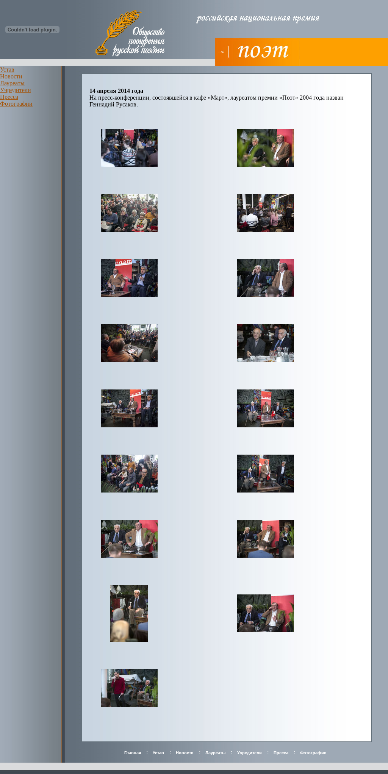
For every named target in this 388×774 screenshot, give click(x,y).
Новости (11, 76)
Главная (132, 753)
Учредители (15, 90)
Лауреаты (12, 83)
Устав (7, 69)
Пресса (9, 97)
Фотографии (16, 103)
